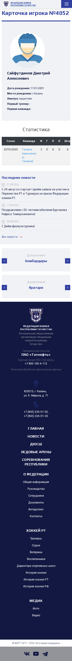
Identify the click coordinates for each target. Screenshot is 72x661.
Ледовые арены (36, 452)
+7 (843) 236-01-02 (36, 411)
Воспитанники (36, 559)
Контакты (36, 516)
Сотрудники (36, 495)
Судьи (36, 545)
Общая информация (36, 482)
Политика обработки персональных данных (36, 369)
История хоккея (36, 572)
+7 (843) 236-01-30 (36, 416)
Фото (36, 608)
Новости (36, 436)
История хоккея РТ (36, 579)
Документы (36, 502)
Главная (36, 428)
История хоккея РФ (36, 586)
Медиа (36, 601)
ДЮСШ (36, 444)
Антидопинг (36, 509)
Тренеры (36, 538)
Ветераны (36, 552)
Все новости (9, 236)
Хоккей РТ (36, 530)
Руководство (36, 488)
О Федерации (36, 474)
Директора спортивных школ (36, 565)
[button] (4, 260)
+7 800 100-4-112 (36, 363)
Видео (36, 615)
